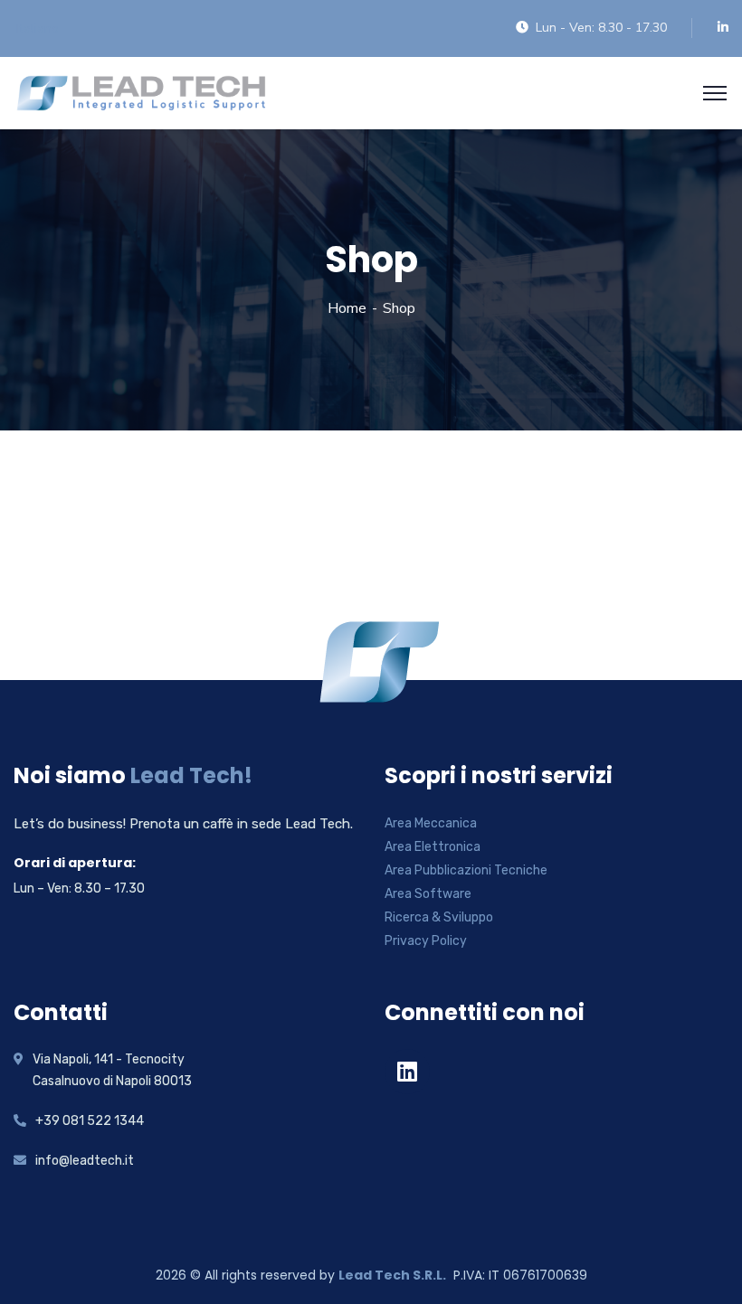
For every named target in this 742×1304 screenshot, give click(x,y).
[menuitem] (37, 29)
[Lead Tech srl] (141, 91)
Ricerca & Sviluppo (439, 917)
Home (347, 308)
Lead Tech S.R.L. (392, 1275)
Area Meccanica (431, 823)
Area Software (428, 894)
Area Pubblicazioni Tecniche (466, 870)
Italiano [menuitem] (37, 28)
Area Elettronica (432, 847)
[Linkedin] (407, 1071)
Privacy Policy (426, 941)
